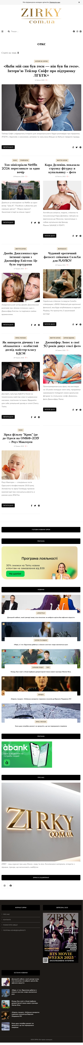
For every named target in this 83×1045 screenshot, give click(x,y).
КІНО (15, 160)
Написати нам (55, 2)
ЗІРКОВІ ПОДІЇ (37, 667)
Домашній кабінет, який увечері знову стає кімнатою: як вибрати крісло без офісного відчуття (41, 617)
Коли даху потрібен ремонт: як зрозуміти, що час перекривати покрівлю (41, 726)
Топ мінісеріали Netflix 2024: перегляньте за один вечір (21, 168)
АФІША (41, 694)
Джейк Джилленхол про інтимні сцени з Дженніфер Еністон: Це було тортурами (21, 258)
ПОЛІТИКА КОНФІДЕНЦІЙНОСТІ (14, 930)
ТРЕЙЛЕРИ (24, 160)
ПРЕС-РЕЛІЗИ (21, 338)
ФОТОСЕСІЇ (62, 249)
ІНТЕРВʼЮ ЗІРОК (41, 61)
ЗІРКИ (36, 1040)
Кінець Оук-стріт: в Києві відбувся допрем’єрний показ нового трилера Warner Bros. (41, 672)
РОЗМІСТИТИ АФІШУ (10, 925)
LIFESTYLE (41, 613)
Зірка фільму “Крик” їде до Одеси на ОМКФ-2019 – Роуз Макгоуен (21, 438)
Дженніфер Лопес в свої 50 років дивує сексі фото (62, 344)
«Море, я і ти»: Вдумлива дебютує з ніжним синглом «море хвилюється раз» (41, 645)
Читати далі (8, 147)
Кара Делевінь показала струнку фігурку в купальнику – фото (62, 168)
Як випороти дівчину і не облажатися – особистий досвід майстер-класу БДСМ (20, 347)
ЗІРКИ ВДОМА (69, 338)
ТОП (47, 667)
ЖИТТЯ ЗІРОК (62, 160)
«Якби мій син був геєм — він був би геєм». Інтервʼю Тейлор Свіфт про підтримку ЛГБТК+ (41, 71)
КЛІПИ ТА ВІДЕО (41, 640)
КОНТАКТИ (7, 920)
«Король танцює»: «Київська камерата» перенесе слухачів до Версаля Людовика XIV (41, 699)
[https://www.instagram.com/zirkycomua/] (4, 885)
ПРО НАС (6, 914)
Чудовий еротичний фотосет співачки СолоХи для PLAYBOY (62, 257)
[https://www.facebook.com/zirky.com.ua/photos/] (10, 885)
